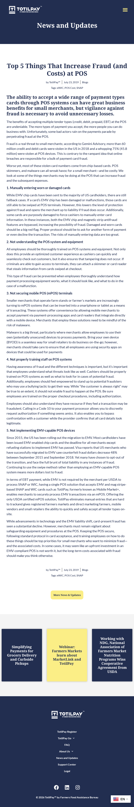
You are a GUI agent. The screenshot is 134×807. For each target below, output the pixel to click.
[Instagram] (78, 787)
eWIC (60, 87)
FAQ (67, 744)
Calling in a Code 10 (37, 408)
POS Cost (70, 87)
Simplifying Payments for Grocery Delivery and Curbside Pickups (22, 655)
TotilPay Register (67, 731)
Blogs (85, 82)
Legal (67, 771)
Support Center (67, 764)
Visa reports (84, 447)
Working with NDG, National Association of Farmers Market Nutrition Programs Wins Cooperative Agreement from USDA (112, 655)
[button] (125, 10)
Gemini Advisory (93, 144)
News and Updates (67, 757)
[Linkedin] (67, 787)
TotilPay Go (64, 738)
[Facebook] (56, 787)
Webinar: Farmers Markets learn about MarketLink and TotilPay (67, 655)
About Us (64, 751)
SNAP (79, 87)
